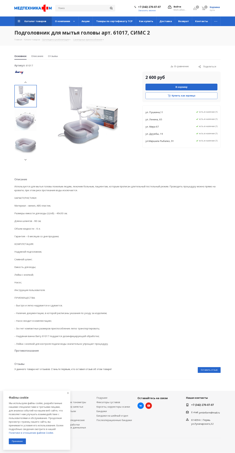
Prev (25, 82)
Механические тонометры (70, 402)
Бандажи (101, 411)
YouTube (148, 405)
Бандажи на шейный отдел (112, 415)
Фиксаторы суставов (108, 402)
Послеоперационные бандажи (114, 420)
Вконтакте (140, 405)
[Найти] (111, 8)
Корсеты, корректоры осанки (113, 406)
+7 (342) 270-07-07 (149, 7)
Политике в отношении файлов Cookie (31, 432)
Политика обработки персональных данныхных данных (70, 427)
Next (25, 160)
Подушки (101, 397)
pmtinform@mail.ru (209, 412)
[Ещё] (216, 21)
